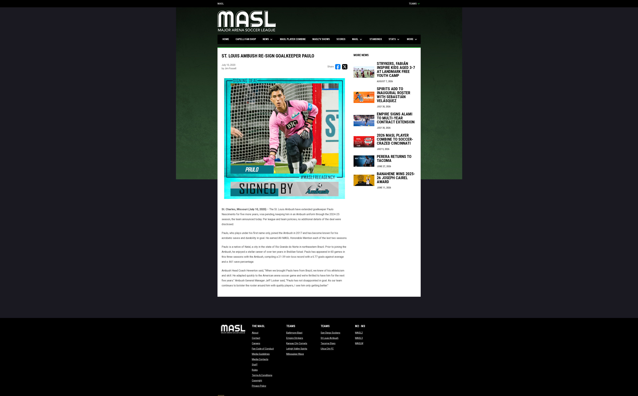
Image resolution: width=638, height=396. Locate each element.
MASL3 (359, 338)
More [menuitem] (412, 39)
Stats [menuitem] (394, 39)
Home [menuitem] (225, 39)
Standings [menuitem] (376, 39)
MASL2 (359, 332)
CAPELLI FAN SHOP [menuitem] (247, 39)
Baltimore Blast (294, 332)
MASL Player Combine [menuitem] (293, 39)
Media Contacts (260, 359)
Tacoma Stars (328, 343)
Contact (256, 338)
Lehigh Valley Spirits (296, 348)
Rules (255, 370)
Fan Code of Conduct (263, 348)
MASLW (359, 343)
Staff (255, 364)
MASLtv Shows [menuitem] (321, 39)
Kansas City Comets (296, 343)
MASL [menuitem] (357, 39)
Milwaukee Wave (295, 354)
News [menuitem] (268, 39)
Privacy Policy (259, 386)
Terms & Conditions (262, 375)
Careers (256, 343)
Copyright (257, 380)
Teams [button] (415, 4)
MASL (220, 4)
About (255, 332)
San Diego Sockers (330, 332)
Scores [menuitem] (340, 39)
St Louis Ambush (329, 338)
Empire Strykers (294, 338)
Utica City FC (327, 348)
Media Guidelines (261, 354)
